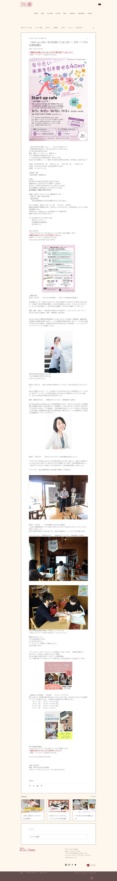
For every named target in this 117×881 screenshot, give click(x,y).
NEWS (63, 27)
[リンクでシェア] (41, 785)
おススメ (70, 27)
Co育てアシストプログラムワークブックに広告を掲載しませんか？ (58, 817)
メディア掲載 (38, 27)
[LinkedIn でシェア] (37, 785)
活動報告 (55, 27)
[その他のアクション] (87, 38)
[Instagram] (69, 865)
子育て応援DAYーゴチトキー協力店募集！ (32, 817)
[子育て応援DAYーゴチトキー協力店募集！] (32, 806)
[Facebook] (72, 865)
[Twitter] (75, 865)
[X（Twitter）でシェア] (33, 785)
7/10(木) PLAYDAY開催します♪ (84, 817)
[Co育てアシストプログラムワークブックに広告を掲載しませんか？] (58, 806)
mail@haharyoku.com (71, 857)
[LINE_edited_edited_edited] (66, 865)
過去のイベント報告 (26, 27)
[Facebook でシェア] (29, 785)
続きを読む (79, 27)
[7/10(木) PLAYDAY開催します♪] (84, 806)
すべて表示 (93, 796)
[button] (95, 4)
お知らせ (47, 27)
